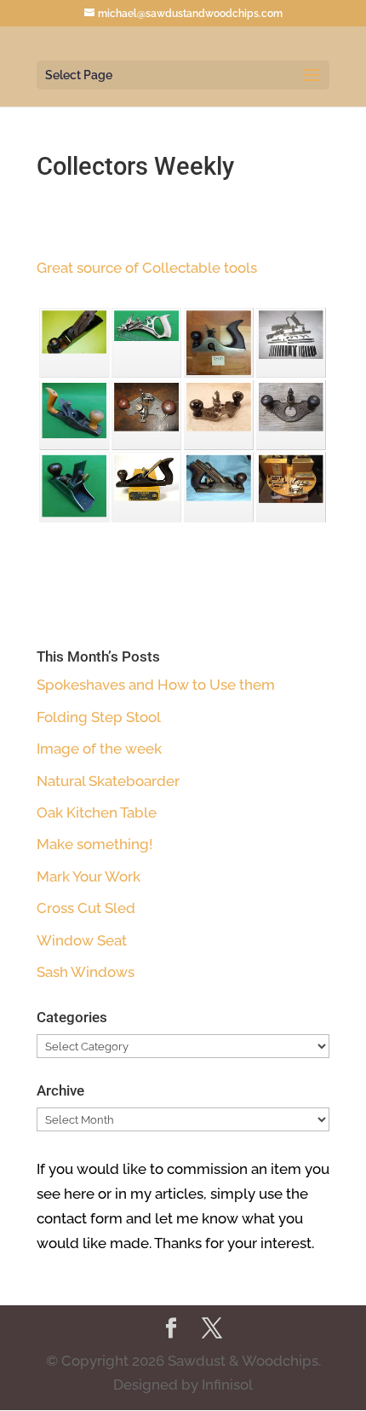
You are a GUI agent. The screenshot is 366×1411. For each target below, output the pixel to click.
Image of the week (99, 748)
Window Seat (82, 940)
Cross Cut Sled (86, 908)
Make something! (94, 844)
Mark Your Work (88, 876)
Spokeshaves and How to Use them (156, 684)
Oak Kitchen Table (97, 812)
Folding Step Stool (99, 717)
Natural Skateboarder (108, 780)
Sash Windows (85, 971)
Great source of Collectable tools (148, 267)
